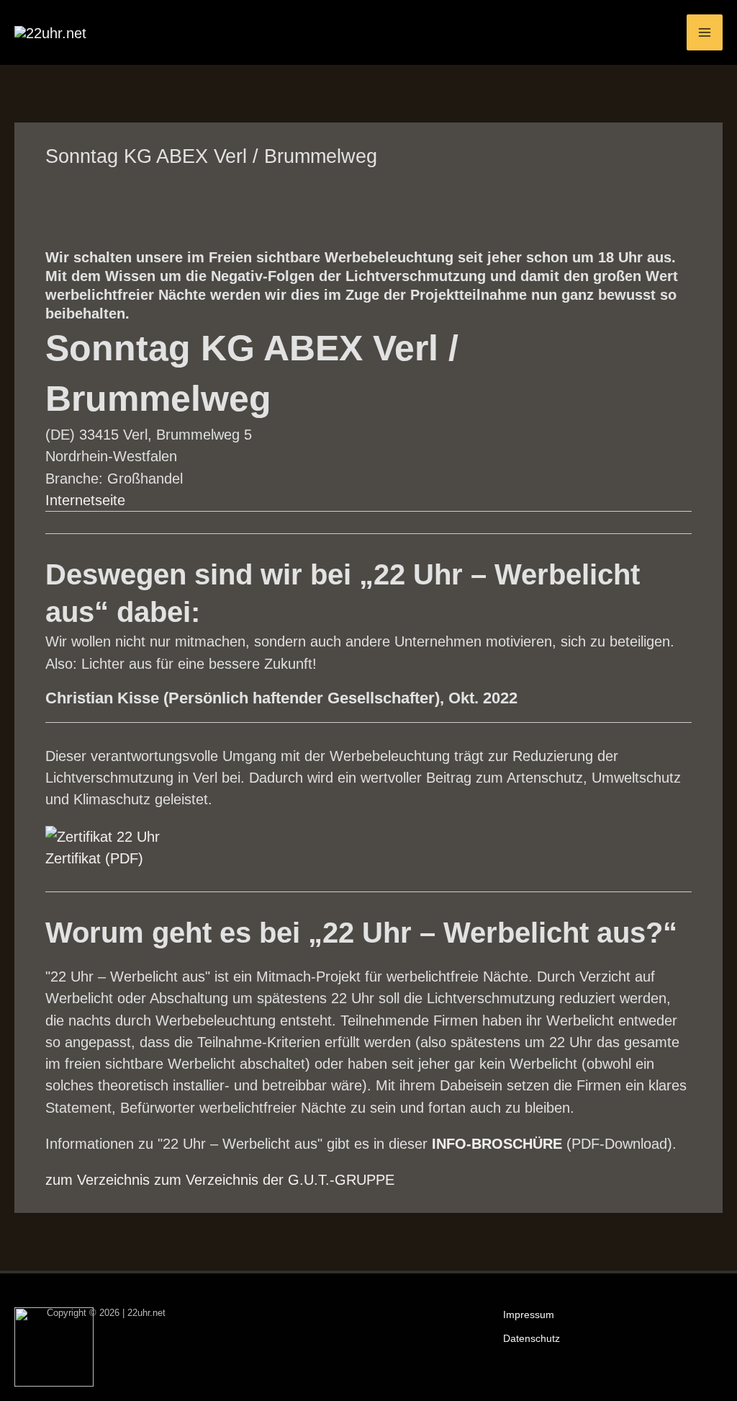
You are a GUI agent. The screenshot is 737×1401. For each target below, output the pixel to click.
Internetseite (85, 500)
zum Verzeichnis (97, 1180)
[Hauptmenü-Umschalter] (705, 32)
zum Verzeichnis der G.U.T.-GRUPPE (274, 1180)
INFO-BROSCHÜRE (497, 1144)
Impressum (528, 1314)
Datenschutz (531, 1338)
